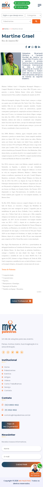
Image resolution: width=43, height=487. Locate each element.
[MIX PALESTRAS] (6, 5)
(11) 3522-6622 (11, 410)
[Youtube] (17, 352)
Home (6, 29)
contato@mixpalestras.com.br (17, 415)
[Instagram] (8, 352)
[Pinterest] (36, 47)
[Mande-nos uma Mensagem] (36, 470)
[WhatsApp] (33, 47)
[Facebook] (26, 47)
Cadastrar (21, 464)
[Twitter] (29, 47)
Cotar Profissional (20, 301)
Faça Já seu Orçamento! (10, 425)
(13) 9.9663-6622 (12, 405)
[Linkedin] (39, 47)
